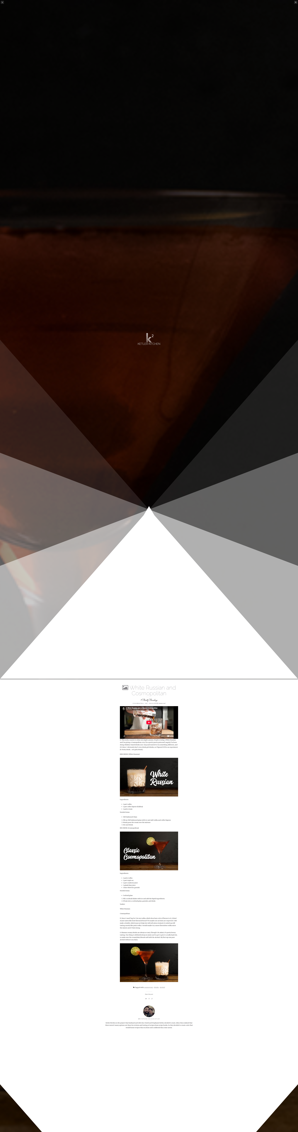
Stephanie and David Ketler (150, 1019)
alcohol (162, 987)
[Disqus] (149, 1056)
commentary (148, 987)
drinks (156, 987)
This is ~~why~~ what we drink (148, 703)
